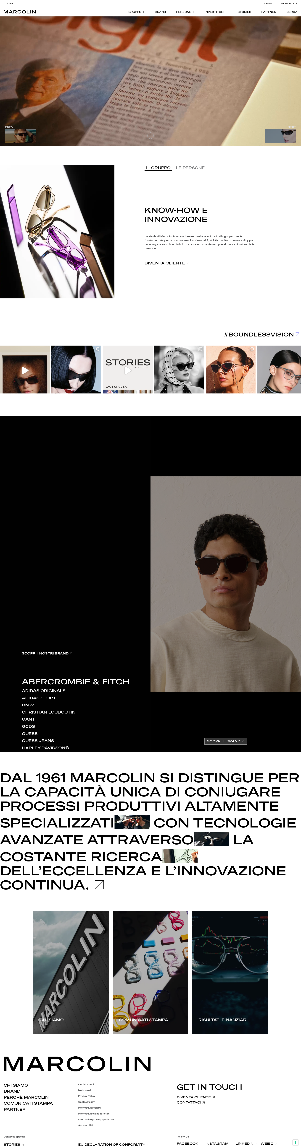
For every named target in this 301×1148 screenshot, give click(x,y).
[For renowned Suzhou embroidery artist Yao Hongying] (128, 370)
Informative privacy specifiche (96, 1120)
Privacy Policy (86, 1096)
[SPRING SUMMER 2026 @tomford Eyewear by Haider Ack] (76, 370)
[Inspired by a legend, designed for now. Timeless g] (179, 370)
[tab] (158, 168)
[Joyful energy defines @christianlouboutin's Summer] (25, 370)
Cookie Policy (86, 1102)
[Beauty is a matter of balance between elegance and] (231, 370)
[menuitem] (136, 11)
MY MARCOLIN (289, 4)
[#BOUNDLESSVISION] (296, 335)
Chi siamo (16, 1085)
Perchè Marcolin (26, 1097)
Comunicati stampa (28, 1103)
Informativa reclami (89, 1108)
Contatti (268, 4)
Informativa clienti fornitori (94, 1114)
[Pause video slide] (150, 135)
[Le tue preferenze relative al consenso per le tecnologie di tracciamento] (295, 1142)
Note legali (84, 1090)
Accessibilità (85, 1125)
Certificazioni (86, 1084)
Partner (15, 1109)
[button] (291, 11)
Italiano (9, 4)
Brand (12, 1091)
